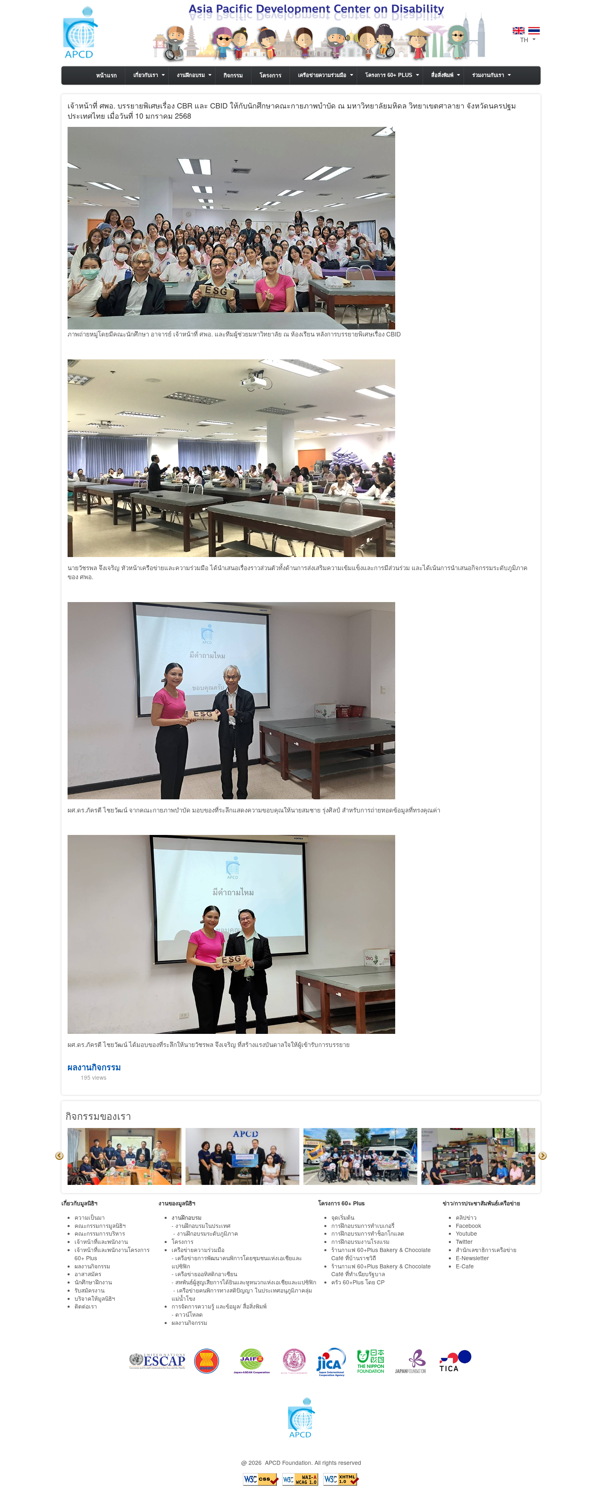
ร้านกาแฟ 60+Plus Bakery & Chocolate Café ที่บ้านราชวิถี (381, 1253)
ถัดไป (543, 1156)
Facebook (468, 1225)
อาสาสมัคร (88, 1274)
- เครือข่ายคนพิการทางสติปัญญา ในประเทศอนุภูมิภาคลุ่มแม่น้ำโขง (242, 1294)
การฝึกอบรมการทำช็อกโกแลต (367, 1233)
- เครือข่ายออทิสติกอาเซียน (204, 1274)
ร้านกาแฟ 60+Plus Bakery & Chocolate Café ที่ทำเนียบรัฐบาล (381, 1270)
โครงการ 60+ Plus (388, 75)
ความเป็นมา (90, 1217)
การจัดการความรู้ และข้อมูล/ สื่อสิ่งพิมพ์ (219, 1306)
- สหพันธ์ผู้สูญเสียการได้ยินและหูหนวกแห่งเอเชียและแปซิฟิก (244, 1282)
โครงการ (270, 75)
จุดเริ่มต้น (342, 1217)
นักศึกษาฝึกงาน (93, 1282)
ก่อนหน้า (59, 1156)
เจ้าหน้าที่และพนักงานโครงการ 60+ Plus (112, 1253)
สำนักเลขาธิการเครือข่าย (486, 1249)
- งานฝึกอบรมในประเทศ (201, 1225)
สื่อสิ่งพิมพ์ (442, 75)
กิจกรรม (233, 75)
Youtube (466, 1233)
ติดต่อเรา (86, 1306)
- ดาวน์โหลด (187, 1314)
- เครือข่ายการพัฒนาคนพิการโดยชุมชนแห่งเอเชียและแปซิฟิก (237, 1262)
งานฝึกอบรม (191, 75)
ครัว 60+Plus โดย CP (358, 1282)
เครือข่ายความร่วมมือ (322, 75)
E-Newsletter (473, 1258)
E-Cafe (465, 1266)
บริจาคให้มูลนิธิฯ (95, 1298)
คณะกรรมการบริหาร (100, 1233)
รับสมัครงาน (89, 1290)
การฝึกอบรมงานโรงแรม (360, 1241)
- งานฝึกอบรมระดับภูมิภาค (205, 1233)
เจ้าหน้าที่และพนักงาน (101, 1241)
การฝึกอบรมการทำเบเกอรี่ (362, 1225)
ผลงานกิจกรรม (94, 1067)
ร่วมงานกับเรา (488, 75)
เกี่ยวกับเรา (146, 75)
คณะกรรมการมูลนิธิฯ (100, 1225)
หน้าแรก (106, 75)
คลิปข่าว (466, 1217)
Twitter (464, 1241)
